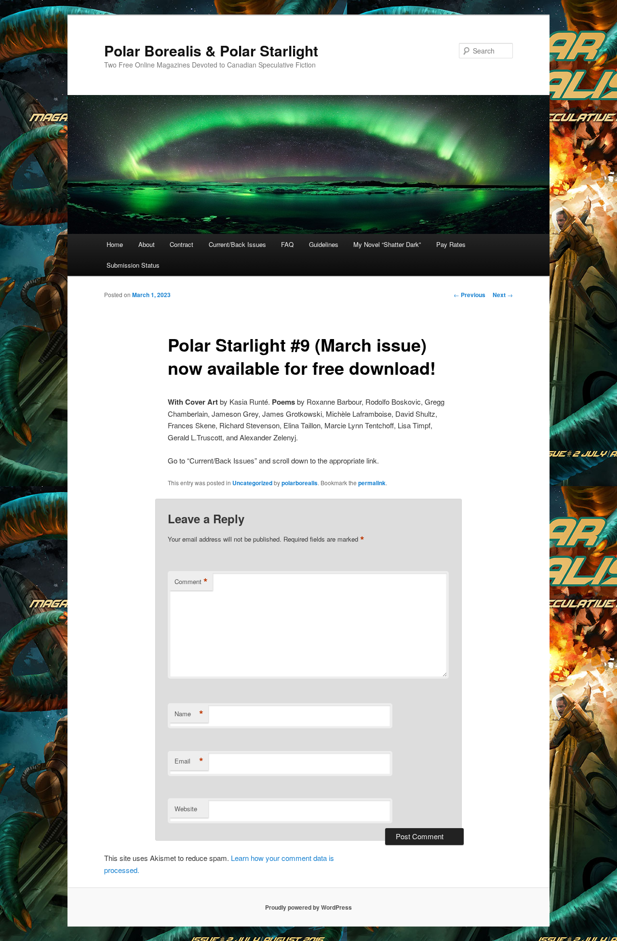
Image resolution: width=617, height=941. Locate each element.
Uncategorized (252, 482)
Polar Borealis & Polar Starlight (211, 50)
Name (188, 714)
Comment (191, 581)
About (146, 244)
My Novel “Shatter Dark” (387, 244)
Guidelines (323, 244)
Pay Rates (451, 244)
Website (185, 808)
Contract (181, 244)
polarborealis (300, 482)
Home (115, 244)
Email (188, 761)
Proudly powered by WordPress (308, 907)
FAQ (287, 244)
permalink (372, 482)
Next (503, 294)
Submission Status (133, 265)
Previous (469, 294)
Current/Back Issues (237, 244)
